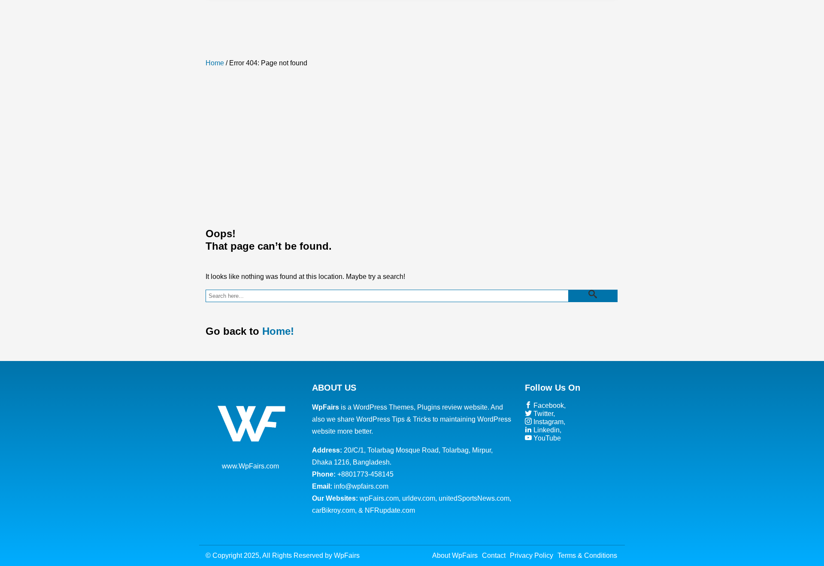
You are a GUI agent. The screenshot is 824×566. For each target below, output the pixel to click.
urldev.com (418, 498)
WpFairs (347, 555)
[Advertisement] (412, 142)
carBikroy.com (333, 510)
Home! (278, 331)
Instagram (547, 421)
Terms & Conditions (587, 555)
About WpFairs (455, 555)
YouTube (546, 438)
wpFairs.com (379, 498)
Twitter (542, 413)
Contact (494, 555)
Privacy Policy (531, 555)
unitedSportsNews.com (474, 498)
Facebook (548, 405)
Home (215, 63)
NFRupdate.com (390, 510)
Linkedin (546, 430)
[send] (593, 296)
